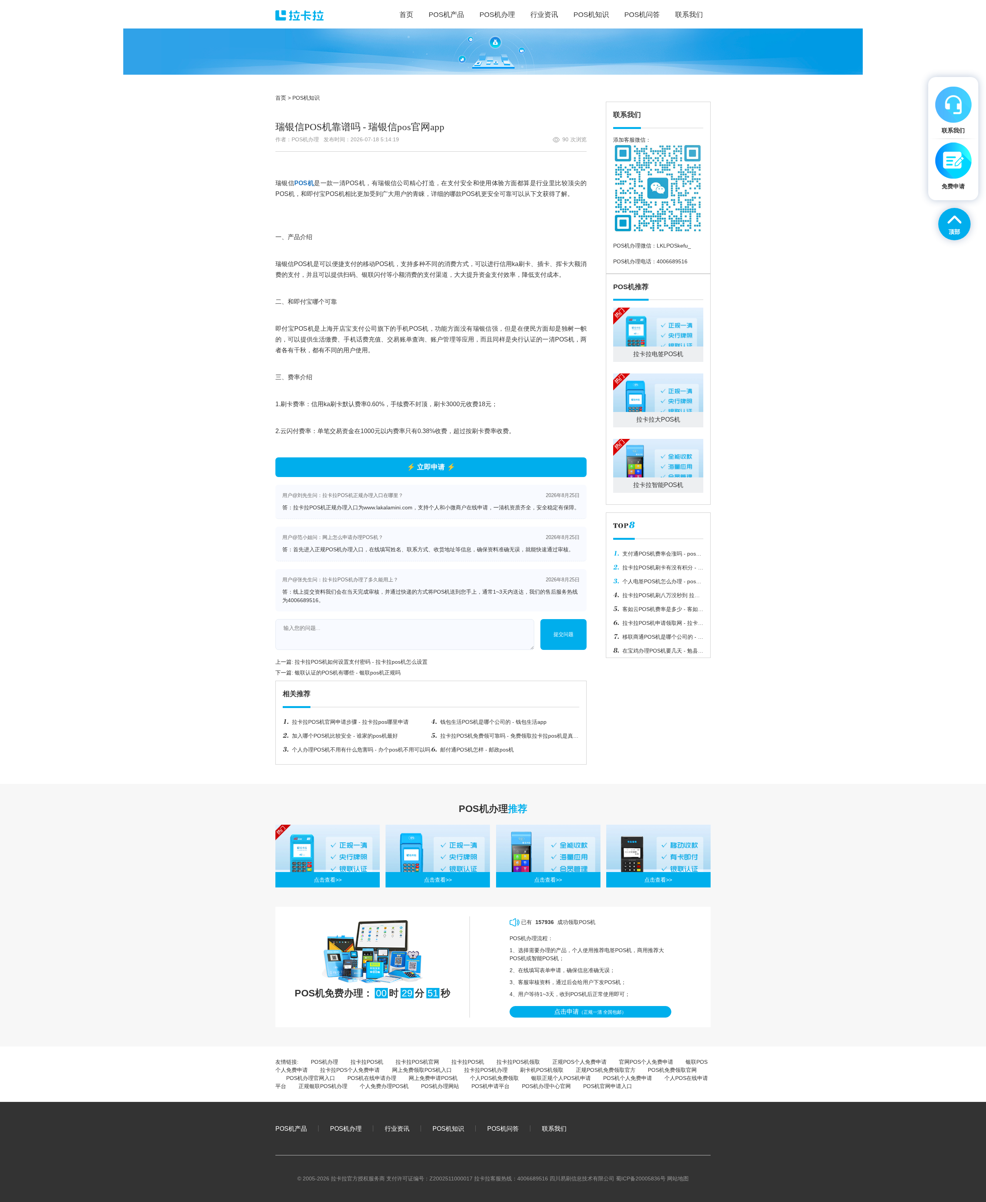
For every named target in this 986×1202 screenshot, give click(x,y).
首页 (280, 98)
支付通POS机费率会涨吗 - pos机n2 (657, 556)
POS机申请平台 (490, 1086)
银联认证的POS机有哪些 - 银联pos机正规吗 (348, 673)
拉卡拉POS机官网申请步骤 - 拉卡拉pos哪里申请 (350, 722)
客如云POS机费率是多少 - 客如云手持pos (658, 611)
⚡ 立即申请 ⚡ (431, 467)
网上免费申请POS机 (433, 1078)
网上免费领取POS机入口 (422, 1070)
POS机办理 (324, 1062)
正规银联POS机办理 (322, 1086)
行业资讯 (397, 1128)
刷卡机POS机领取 (541, 1070)
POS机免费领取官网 (672, 1070)
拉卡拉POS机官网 (417, 1062)
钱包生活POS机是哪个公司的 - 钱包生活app (493, 722)
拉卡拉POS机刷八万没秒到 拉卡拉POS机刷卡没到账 (656, 597)
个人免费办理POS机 (384, 1086)
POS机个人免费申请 (627, 1078)
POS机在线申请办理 (371, 1078)
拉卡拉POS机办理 (486, 1070)
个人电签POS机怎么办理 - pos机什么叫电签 (657, 583)
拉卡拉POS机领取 (518, 1062)
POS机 (304, 183)
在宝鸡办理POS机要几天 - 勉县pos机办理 (655, 653)
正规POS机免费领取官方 (606, 1070)
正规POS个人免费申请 (579, 1062)
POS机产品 (291, 1128)
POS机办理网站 (440, 1086)
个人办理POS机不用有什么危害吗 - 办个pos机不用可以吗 (361, 750)
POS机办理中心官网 (546, 1086)
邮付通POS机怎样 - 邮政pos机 (477, 750)
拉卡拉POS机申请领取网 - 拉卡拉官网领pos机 (658, 625)
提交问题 (563, 634)
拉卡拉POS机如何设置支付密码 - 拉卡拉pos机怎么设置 (361, 662)
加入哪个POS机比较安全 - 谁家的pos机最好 (345, 736)
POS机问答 (503, 1128)
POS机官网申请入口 (607, 1086)
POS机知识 (306, 98)
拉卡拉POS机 (366, 1062)
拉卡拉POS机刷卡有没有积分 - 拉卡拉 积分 (658, 569)
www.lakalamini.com (388, 507)
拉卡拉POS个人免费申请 (350, 1070)
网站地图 (678, 1178)
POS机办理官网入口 (310, 1078)
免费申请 (953, 186)
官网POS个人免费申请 (646, 1062)
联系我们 (554, 1128)
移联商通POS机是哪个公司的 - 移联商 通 (658, 639)
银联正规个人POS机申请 (561, 1078)
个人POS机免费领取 (494, 1078)
